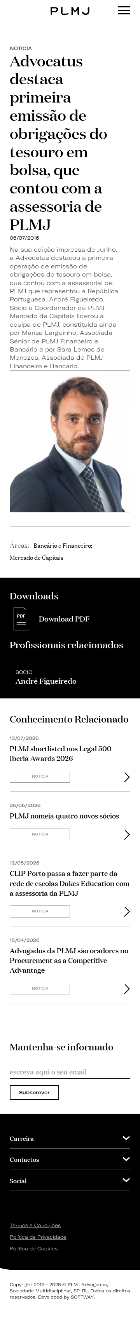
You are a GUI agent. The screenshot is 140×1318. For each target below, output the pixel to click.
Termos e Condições (35, 1225)
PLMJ (70, 5)
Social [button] (18, 1180)
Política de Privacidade (38, 1237)
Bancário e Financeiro (62, 545)
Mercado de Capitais (36, 557)
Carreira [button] (22, 1137)
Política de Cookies (34, 1249)
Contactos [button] (24, 1158)
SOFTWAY (82, 1297)
